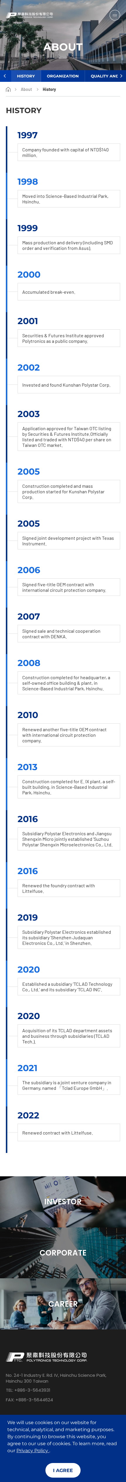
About (26, 89)
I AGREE (63, 1470)
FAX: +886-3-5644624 (29, 1400)
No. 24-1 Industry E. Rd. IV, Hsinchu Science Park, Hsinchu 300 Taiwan (56, 1378)
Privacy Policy (32, 1450)
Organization (63, 76)
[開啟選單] (115, 15)
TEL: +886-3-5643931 (28, 1390)
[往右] (121, 76)
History (26, 76)
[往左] (4, 76)
